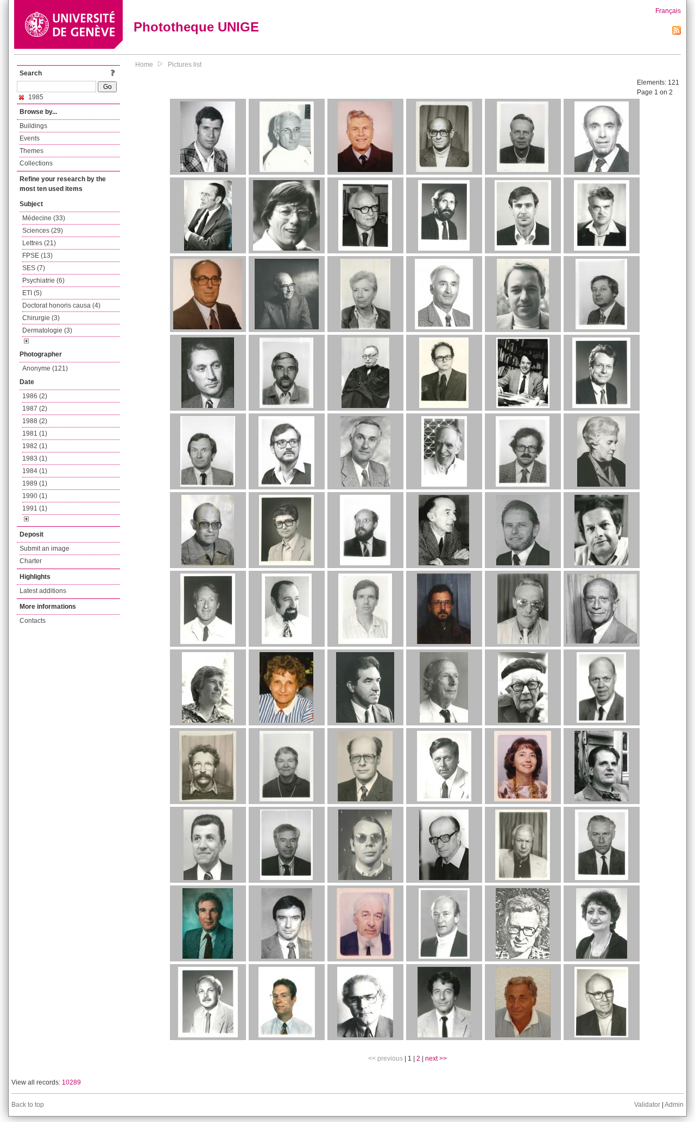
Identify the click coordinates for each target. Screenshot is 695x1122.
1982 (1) (34, 446)
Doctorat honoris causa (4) (61, 305)
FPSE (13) (37, 255)
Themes (31, 151)
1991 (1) (34, 508)
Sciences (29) (42, 230)
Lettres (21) (39, 243)
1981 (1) (34, 433)
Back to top (27, 1104)
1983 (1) (34, 458)
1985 (35, 97)
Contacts (33, 620)
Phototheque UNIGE (196, 27)
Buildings (33, 126)
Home (144, 64)
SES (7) (33, 268)
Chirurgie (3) (41, 318)
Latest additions (43, 591)
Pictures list (184, 64)
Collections (36, 163)
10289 (71, 1082)
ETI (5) (32, 293)
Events (30, 138)
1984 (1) (34, 471)
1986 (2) (34, 396)
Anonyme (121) (45, 368)
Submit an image (45, 548)
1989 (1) (34, 483)
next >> (436, 1058)
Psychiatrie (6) (43, 280)
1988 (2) (34, 421)
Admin (674, 1104)
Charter (31, 561)
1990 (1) (34, 496)
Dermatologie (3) (47, 330)
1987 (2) (34, 408)
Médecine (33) (43, 218)
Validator (647, 1104)
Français (668, 11)
